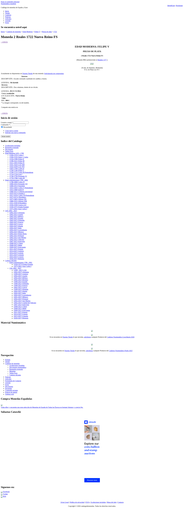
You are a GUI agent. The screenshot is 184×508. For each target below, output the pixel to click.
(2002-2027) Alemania (17, 213)
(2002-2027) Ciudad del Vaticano (25, 303)
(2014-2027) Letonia (16, 253)
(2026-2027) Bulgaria (16, 259)
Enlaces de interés (11, 392)
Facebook (6, 492)
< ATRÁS (4, 42)
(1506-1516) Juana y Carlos (18, 157)
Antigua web (9, 394)
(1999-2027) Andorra (21, 274)
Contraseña (5, 125)
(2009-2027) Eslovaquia (17, 247)
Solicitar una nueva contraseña (15, 133)
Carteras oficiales (11, 261)
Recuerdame (7, 127)
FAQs (88, 502)
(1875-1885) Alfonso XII (17, 199)
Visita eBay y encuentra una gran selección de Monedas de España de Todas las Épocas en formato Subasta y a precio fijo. (42, 407)
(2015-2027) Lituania (16, 255)
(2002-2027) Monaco (16, 232)
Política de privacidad (77, 502)
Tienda (7, 13)
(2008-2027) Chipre (16, 243)
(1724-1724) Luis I (15, 174)
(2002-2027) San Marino (17, 238)
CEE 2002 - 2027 (11, 211)
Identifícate (171, 5)
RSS (4, 496)
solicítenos (87, 337)
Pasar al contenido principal (10, 2)
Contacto (121, 502)
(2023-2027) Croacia (16, 257)
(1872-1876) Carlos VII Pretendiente (21, 195)
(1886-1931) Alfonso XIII (18, 201)
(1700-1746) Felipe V (16, 170)
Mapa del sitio (111, 502)
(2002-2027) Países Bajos (18, 234)
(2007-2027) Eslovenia (17, 241)
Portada (7, 360)
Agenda (7, 21)
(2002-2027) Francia (16, 222)
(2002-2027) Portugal (16, 236)
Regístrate (179, 5)
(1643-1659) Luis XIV (17, 167)
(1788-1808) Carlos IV (17, 182)
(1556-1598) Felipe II (16, 159)
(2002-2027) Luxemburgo (18, 230)
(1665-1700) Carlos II (16, 169)
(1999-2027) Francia (20, 285)
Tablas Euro (9, 151)
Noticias (8, 17)
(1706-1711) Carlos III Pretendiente (21, 172)
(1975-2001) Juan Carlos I (18, 209)
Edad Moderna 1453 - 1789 (14, 153)
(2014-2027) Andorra (16, 251)
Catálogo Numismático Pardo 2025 (120, 351)
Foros (7, 23)
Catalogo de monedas (13, 32)
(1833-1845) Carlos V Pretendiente (21, 188)
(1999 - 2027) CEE (20, 270)
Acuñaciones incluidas (12, 146)
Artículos (8, 19)
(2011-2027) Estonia (16, 249)
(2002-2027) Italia (15, 228)
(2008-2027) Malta (15, 245)
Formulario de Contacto (13, 381)
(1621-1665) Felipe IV (17, 163)
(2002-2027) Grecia (16, 224)
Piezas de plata (47, 32)
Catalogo (8, 15)
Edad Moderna (28, 32)
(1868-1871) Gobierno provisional (20, 192)
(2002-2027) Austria (16, 215)
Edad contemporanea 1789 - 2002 (16, 180)
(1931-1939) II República (18, 203)
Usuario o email (7, 122)
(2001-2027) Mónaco (21, 297)
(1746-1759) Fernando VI (18, 176)
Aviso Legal (64, 502)
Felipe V (37, 32)
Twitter (5, 494)
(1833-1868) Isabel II (16, 190)
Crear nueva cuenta (11, 131)
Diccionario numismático (17, 367)
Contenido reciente (11, 390)
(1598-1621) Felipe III (16, 161)
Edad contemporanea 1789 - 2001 (20, 262)
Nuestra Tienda (27, 73)
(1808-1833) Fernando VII (18, 184)
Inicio (7, 11)
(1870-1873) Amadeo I (17, 193)
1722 (55, 32)
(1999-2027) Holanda (21, 289)
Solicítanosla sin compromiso (54, 73)
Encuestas (8, 388)
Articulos (8, 379)
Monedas (12, 371)
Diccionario (9, 149)
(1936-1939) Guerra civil (17, 205)
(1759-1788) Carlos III (17, 178)
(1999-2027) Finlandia (21, 284)
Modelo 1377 (102, 60)
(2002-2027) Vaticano (16, 239)
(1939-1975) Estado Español (19, 207)
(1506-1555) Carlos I (16, 155)
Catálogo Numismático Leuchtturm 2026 (120, 337)
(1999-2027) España (20, 282)
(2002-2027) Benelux (21, 280)
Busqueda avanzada (12, 147)
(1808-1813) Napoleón (17, 186)
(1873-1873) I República (17, 197)
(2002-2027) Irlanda (16, 226)
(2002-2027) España (16, 218)
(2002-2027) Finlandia (16, 220)
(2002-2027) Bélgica (16, 216)
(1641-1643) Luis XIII (16, 165)
